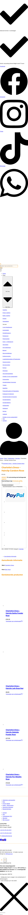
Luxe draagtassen (7, 327)
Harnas (4, 411)
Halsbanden (6, 405)
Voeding (5, 310)
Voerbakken (6, 321)
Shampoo (5, 370)
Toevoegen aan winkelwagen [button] (13, 621)
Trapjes (4, 385)
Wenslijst (5, 818)
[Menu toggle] (0, 270)
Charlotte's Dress (9, 565)
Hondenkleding (7, 399)
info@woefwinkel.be (6, 836)
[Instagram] (5, 840)
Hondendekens (7, 402)
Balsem (4, 350)
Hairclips (21, 549)
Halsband (5, 408)
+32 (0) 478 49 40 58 (5, 833)
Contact (5, 812)
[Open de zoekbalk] (0, 264)
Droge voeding (6, 312)
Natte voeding (6, 315)
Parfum (4, 367)
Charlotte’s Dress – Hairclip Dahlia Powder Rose (14, 613)
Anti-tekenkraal (7, 347)
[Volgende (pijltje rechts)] (1, 914)
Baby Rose (8, 569)
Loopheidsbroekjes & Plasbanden (11, 359)
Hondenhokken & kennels (9, 382)
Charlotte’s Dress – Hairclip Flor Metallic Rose (14, 776)
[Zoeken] (1, 268)
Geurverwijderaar (7, 353)
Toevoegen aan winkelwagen (7, 484)
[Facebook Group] (3, 840)
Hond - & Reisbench (8, 341)
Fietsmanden (6, 338)
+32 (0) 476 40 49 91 (5, 830)
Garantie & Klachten (8, 807)
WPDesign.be (9, 854)
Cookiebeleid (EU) (7, 816)
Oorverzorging (6, 365)
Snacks (4, 318)
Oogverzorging (6, 362)
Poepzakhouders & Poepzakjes (11, 391)
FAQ (4, 814)
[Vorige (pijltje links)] (0, 914)
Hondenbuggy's (7, 333)
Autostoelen (6, 330)
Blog (4, 802)
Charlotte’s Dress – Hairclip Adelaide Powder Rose (13, 732)
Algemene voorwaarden (9, 800)
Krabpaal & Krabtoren (8, 394)
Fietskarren (5, 336)
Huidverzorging (7, 356)
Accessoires (6, 379)
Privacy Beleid (6, 803)
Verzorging (5, 344)
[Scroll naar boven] (1, 860)
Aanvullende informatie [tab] (10, 556)
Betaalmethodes (7, 809)
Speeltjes (5, 388)
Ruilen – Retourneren (8, 805)
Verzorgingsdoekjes (8, 373)
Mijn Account (6, 820)
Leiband (5, 414)
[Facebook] (1, 840)
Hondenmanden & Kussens (10, 396)
